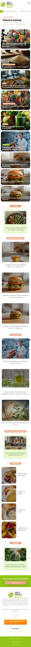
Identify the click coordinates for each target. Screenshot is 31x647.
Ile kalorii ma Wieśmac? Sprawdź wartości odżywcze (15, 198)
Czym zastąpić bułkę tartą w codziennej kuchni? (15, 454)
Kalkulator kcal (15, 238)
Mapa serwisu (15, 641)
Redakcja (15, 615)
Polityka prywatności (15, 638)
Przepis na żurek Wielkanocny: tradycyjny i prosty (23, 511)
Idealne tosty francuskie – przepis (22, 474)
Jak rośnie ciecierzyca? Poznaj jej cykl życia (15, 423)
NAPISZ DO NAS (15, 582)
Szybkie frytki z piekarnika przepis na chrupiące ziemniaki (23, 529)
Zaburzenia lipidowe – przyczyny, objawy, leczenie (14, 148)
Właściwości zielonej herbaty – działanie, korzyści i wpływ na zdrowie (15, 393)
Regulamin (15, 644)
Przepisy (15, 463)
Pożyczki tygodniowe (15, 631)
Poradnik (15, 335)
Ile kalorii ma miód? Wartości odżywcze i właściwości (15, 165)
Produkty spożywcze (16, 431)
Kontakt (15, 617)
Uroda (15, 543)
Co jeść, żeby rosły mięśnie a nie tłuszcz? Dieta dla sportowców (15, 229)
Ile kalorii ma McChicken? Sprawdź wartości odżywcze (13, 182)
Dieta (15, 206)
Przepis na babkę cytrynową (21, 493)
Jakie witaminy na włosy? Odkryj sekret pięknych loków (15, 566)
